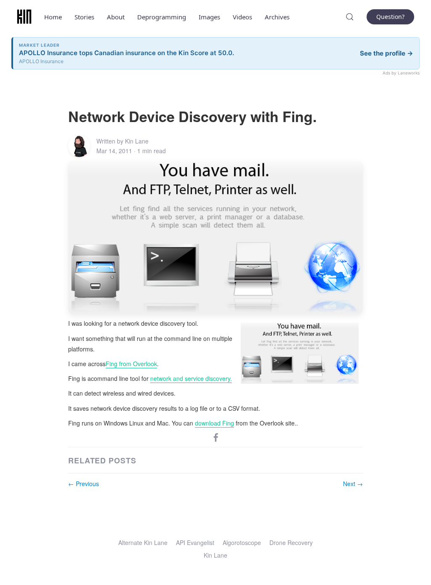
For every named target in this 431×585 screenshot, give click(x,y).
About (116, 17)
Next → (353, 483)
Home (53, 17)
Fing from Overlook (131, 363)
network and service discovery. (191, 378)
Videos (242, 17)
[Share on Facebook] (216, 437)
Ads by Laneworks (401, 72)
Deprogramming (161, 17)
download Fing (214, 423)
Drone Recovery (291, 542)
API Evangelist (195, 542)
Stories (84, 17)
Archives (277, 17)
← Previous (83, 483)
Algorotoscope (242, 542)
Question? (390, 17)
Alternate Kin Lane (143, 542)
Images (209, 17)
